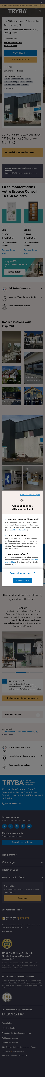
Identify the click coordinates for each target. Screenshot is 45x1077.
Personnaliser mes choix (20, 573)
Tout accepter (22, 581)
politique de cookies (19, 530)
